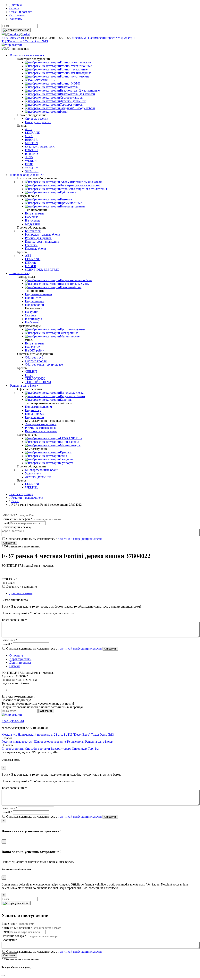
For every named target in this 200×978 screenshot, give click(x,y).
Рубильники (68, 192)
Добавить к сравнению (21, 586)
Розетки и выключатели (26, 55)
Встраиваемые (34, 213)
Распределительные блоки (42, 234)
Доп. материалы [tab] (20, 662)
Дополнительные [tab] (20, 593)
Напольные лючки (72, 392)
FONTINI (31, 150)
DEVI (29, 375)
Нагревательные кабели (76, 280)
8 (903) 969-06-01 (13, 37)
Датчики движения (73, 101)
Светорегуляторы (71, 97)
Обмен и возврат (20, 11)
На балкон (32, 322)
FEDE (29, 164)
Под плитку (33, 297)
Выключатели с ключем (41, 431)
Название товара (14, 936)
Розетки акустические (74, 76)
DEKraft (30, 262)
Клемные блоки (35, 248)
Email (5, 523)
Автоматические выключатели (81, 181)
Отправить (9, 542)
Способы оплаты (13, 748)
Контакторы (33, 231)
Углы (63, 455)
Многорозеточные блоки (41, 470)
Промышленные (71, 203)
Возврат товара (61, 748)
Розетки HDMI (70, 83)
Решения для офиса (23, 385)
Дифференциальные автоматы (80, 185)
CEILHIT (31, 371)
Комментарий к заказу (16, 527)
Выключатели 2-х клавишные (80, 90)
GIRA (29, 136)
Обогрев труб (34, 357)
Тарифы (93, 748)
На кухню (31, 311)
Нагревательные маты (74, 283)
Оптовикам (17, 15)
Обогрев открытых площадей (44, 364)
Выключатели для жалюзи (77, 94)
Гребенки (31, 245)
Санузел (30, 315)
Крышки (65, 452)
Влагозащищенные (72, 206)
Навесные (31, 217)
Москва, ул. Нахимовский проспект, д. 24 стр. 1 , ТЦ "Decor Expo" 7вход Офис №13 (58, 734)
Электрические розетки (40, 424)
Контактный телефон (17, 519)
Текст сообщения (14, 619)
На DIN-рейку (34, 350)
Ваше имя (9, 515)
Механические (69, 336)
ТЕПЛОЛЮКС (35, 378)
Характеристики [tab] (20, 659)
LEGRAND (32, 132)
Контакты (15, 18)
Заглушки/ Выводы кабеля (77, 108)
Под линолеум (34, 301)
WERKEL (31, 160)
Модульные (32, 224)
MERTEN (31, 143)
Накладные (32, 347)
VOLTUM (31, 167)
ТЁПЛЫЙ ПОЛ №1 (38, 382)
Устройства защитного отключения (83, 188)
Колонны (66, 399)
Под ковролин (34, 304)
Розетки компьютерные (75, 73)
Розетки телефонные (74, 69)
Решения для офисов (99, 741)
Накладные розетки (38, 122)
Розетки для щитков (38, 238)
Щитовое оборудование (26, 174)
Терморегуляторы (71, 104)
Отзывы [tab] (14, 666)
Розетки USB (46, 80)
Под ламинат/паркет (38, 294)
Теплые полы (19, 273)
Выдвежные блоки (72, 396)
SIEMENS (31, 171)
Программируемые (72, 329)
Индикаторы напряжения (42, 241)
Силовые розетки (36, 118)
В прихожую (33, 318)
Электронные (69, 333)
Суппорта (66, 463)
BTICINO (31, 153)
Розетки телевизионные (76, 66)
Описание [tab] (16, 655)
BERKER (31, 139)
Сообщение (9, 940)
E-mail (7, 644)
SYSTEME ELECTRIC (40, 146)
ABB (28, 129)
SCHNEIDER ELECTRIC (42, 269)
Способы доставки (37, 748)
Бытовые (66, 199)
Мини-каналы (69, 441)
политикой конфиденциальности (80, 538)
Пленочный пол (70, 287)
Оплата (14, 8)
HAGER (30, 266)
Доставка (15, 4)
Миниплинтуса (70, 445)
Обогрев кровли (36, 361)
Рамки (64, 111)
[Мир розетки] (12, 44)
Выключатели (69, 87)
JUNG (29, 157)
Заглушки (66, 459)
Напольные (32, 220)
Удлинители (33, 473)
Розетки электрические (75, 62)
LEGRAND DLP (71, 438)
